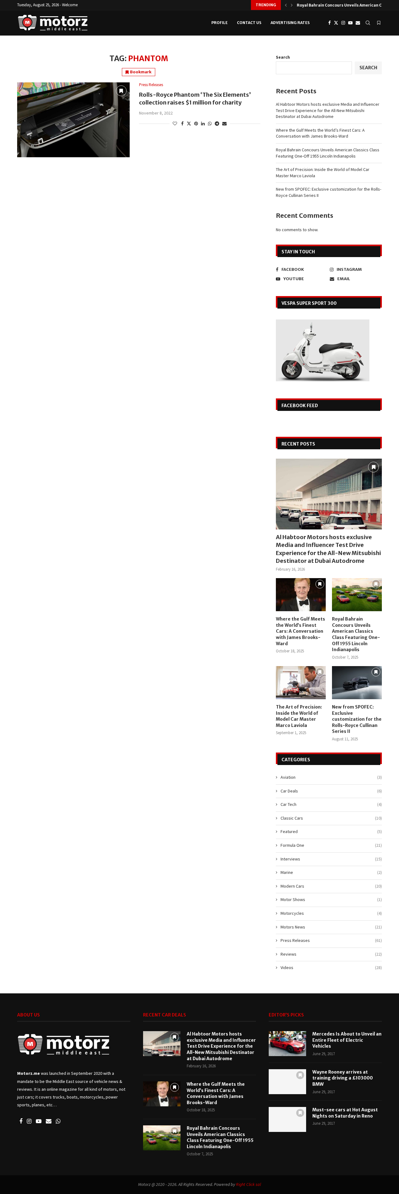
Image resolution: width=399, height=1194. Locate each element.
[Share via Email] (224, 123)
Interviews (331, 859)
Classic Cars (331, 818)
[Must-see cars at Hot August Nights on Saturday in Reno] (287, 1119)
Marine (331, 872)
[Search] (368, 22)
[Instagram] (343, 22)
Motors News (331, 927)
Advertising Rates (290, 22)
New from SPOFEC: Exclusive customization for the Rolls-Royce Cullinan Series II (357, 719)
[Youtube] (350, 22)
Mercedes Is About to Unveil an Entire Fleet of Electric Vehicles (347, 1040)
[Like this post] (175, 123)
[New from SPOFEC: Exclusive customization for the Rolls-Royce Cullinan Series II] (357, 682)
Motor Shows (331, 899)
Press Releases (331, 940)
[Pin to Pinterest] (196, 123)
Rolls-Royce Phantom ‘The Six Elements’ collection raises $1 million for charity (195, 98)
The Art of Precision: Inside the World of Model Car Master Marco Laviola (299, 716)
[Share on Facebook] (182, 123)
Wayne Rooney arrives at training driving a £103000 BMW (342, 1078)
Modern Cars (331, 886)
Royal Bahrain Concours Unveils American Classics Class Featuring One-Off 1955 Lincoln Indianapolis (327, 153)
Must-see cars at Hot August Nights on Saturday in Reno (345, 1113)
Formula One (331, 845)
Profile (219, 22)
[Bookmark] (379, 22)
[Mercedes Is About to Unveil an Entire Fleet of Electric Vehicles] (287, 1043)
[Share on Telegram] (217, 123)
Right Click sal (248, 1184)
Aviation (331, 777)
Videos (331, 967)
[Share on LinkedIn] (203, 123)
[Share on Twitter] (189, 123)
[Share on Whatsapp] (210, 123)
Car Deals (331, 791)
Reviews (331, 954)
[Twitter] (336, 22)
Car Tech (331, 804)
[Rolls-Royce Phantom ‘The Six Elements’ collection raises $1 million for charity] (73, 119)
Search (283, 57)
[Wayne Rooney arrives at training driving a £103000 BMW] (287, 1081)
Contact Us (249, 22)
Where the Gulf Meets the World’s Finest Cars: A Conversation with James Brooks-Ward (320, 133)
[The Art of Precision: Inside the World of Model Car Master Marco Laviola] (301, 682)
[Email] (358, 22)
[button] (285, 5)
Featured (331, 831)
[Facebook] (329, 22)
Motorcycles (331, 913)
